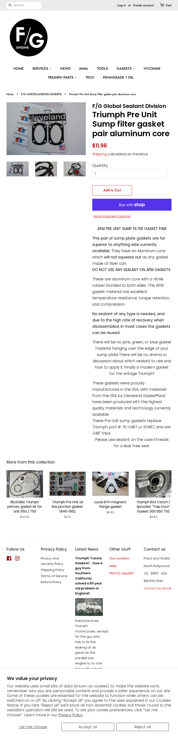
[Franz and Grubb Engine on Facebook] (9, 559)
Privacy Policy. (70, 715)
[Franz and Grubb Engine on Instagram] (17, 559)
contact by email (157, 588)
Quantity (100, 165)
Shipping (99, 154)
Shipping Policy (52, 570)
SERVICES (40, 68)
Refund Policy (51, 582)
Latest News (86, 549)
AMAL (83, 68)
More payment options (112, 216)
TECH (90, 77)
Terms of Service (54, 576)
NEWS (65, 68)
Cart (168, 5)
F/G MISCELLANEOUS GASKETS (41, 94)
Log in (121, 5)
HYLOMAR (152, 68)
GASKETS (125, 68)
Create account (143, 5)
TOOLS (102, 68)
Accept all (88, 727)
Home (10, 94)
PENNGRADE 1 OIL (118, 77)
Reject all (142, 727)
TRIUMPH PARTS (61, 77)
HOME (18, 68)
